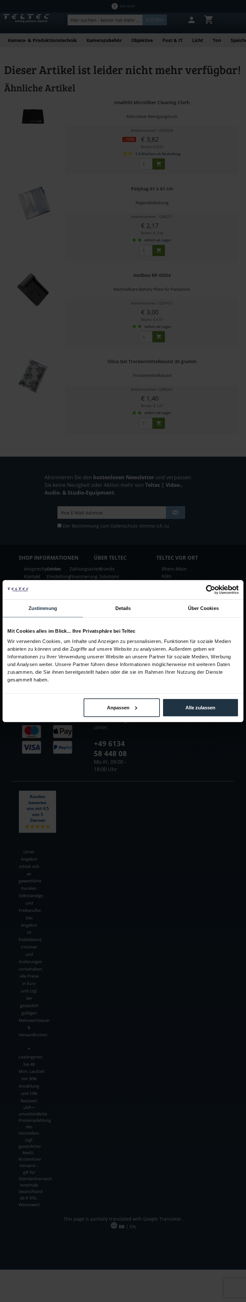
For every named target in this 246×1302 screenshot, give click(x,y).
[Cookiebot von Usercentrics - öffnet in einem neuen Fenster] (211, 590)
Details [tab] (123, 608)
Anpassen (118, 707)
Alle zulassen (200, 707)
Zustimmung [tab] (43, 608)
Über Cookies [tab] (203, 608)
